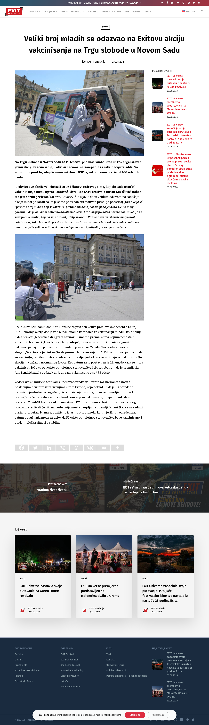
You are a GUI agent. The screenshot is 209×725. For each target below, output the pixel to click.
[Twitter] (35, 448)
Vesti (105, 27)
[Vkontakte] (90, 448)
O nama (19, 659)
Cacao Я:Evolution (70, 675)
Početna (19, 654)
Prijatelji (19, 675)
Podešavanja (158, 715)
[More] (117, 448)
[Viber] (62, 448)
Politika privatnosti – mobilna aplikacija (126, 675)
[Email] (103, 448)
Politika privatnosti (116, 670)
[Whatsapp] (76, 448)
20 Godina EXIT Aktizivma (27, 670)
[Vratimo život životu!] (52, 488)
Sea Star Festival (69, 659)
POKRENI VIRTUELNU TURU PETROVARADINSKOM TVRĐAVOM (103, 2)
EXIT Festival (67, 654)
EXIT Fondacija (96, 61)
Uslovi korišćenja (115, 665)
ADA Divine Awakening (72, 670)
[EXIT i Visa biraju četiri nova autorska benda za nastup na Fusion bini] (156, 488)
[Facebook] (21, 448)
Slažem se (135, 715)
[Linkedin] (49, 448)
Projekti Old (21, 665)
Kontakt (110, 659)
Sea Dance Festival (70, 665)
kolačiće (66, 715)
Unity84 (64, 681)
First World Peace (24, 681)
